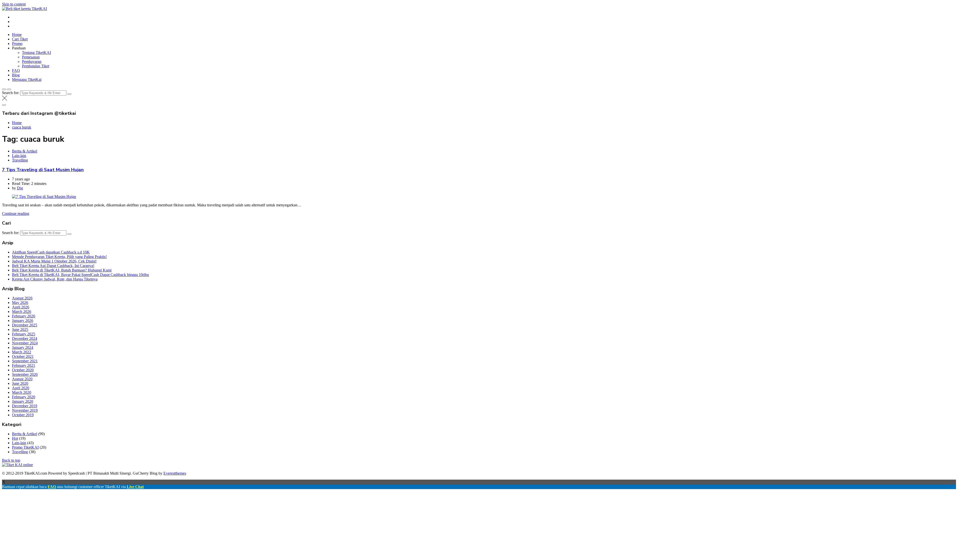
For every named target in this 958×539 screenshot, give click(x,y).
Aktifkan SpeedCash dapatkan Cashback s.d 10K (51, 252)
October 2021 (23, 356)
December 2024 (24, 338)
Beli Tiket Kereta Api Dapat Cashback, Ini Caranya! (53, 266)
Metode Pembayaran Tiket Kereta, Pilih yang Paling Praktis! (59, 257)
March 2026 (21, 311)
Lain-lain (19, 155)
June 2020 (20, 383)
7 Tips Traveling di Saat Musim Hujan (43, 169)
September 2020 (25, 374)
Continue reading (15, 213)
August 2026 (22, 298)
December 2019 (24, 406)
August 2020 (22, 379)
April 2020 (20, 388)
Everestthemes (174, 473)
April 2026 (20, 307)
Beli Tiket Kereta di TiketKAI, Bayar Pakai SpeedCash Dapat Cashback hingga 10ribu (80, 274)
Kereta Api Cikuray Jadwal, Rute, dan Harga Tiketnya (55, 279)
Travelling (20, 160)
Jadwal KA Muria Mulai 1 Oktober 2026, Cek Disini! (54, 261)
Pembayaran (31, 61)
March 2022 (21, 352)
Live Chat (135, 487)
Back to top (11, 460)
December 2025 (24, 325)
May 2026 (20, 302)
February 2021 (23, 365)
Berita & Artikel (24, 151)
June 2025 (20, 329)
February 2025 (23, 334)
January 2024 (22, 347)
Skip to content (14, 4)
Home (17, 34)
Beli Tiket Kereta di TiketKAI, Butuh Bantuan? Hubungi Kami (62, 270)
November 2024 (25, 343)
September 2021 (25, 361)
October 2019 (23, 415)
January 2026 (22, 320)
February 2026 (23, 316)
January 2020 (22, 401)
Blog (16, 75)
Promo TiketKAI (25, 447)
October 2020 (23, 370)
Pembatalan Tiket (35, 66)
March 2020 (21, 392)
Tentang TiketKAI (36, 52)
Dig (20, 188)
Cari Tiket (20, 39)
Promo (17, 43)
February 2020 (23, 397)
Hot (15, 438)
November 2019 (25, 410)
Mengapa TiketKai (26, 79)
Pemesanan (31, 57)
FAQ (16, 70)
